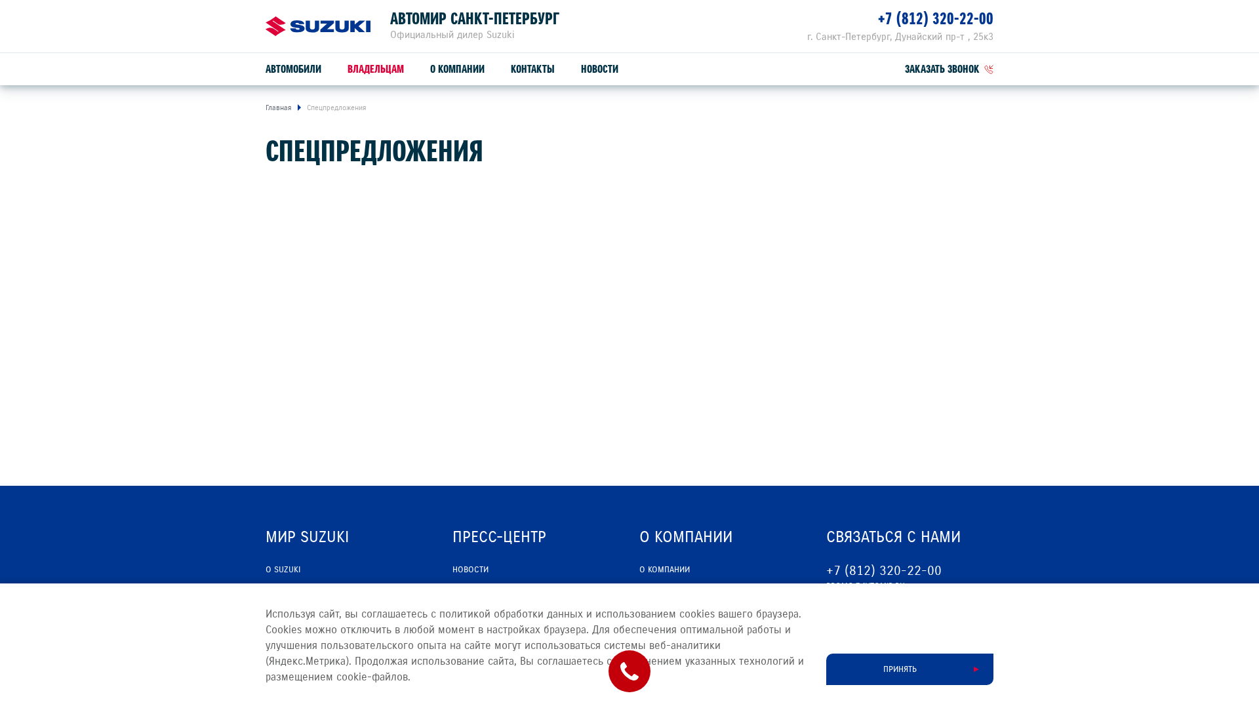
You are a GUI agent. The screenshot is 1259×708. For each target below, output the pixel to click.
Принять (900, 669)
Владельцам (376, 69)
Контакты (533, 69)
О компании (457, 69)
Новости (599, 69)
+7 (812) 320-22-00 (935, 19)
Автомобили (293, 69)
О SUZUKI (283, 569)
